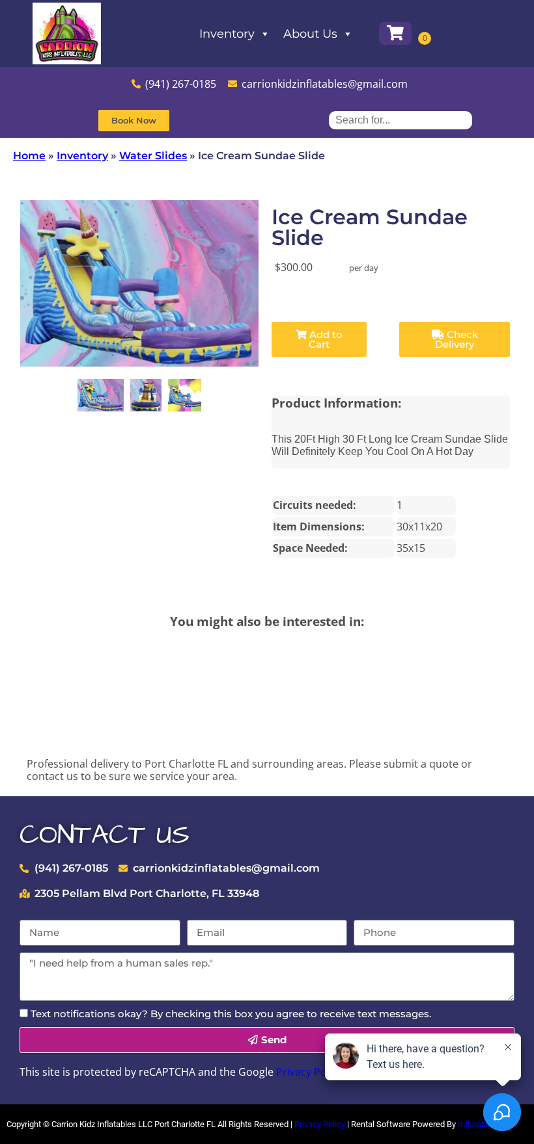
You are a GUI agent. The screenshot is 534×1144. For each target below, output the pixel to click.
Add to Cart (325, 339)
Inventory (227, 34)
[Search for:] (400, 119)
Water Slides (153, 156)
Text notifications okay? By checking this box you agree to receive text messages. (231, 1014)
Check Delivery (456, 339)
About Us (310, 34)
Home (29, 156)
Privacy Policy (309, 1072)
